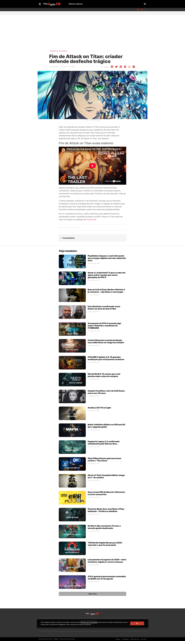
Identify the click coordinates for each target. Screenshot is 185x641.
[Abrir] (40, 4)
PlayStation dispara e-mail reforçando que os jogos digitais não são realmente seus (107, 258)
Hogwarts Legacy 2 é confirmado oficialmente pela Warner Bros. (104, 442)
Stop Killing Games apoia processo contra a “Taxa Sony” (104, 459)
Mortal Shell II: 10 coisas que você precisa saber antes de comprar (104, 375)
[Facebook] (138, 9)
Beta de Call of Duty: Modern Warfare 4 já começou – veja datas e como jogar (106, 290)
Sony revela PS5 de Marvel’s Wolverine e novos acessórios (106, 493)
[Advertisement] (92, 29)
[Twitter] (142, 9)
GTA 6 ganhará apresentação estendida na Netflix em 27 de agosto (107, 577)
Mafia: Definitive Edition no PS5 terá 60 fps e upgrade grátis (106, 425)
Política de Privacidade (89, 622)
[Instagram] (145, 9)
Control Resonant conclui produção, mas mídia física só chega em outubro (106, 341)
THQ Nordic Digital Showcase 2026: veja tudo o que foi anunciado (105, 544)
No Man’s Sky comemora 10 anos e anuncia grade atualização (104, 527)
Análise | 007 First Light (99, 408)
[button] (144, 3)
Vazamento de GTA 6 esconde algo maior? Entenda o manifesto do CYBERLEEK (104, 325)
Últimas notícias (75, 4)
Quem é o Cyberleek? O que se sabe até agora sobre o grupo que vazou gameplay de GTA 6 (106, 275)
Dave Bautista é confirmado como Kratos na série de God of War (104, 307)
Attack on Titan (64, 227)
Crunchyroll (91, 219)
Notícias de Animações (58, 51)
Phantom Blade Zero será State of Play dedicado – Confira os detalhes (106, 510)
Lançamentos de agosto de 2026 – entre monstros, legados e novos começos (107, 560)
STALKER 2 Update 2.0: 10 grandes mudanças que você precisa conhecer (106, 358)
